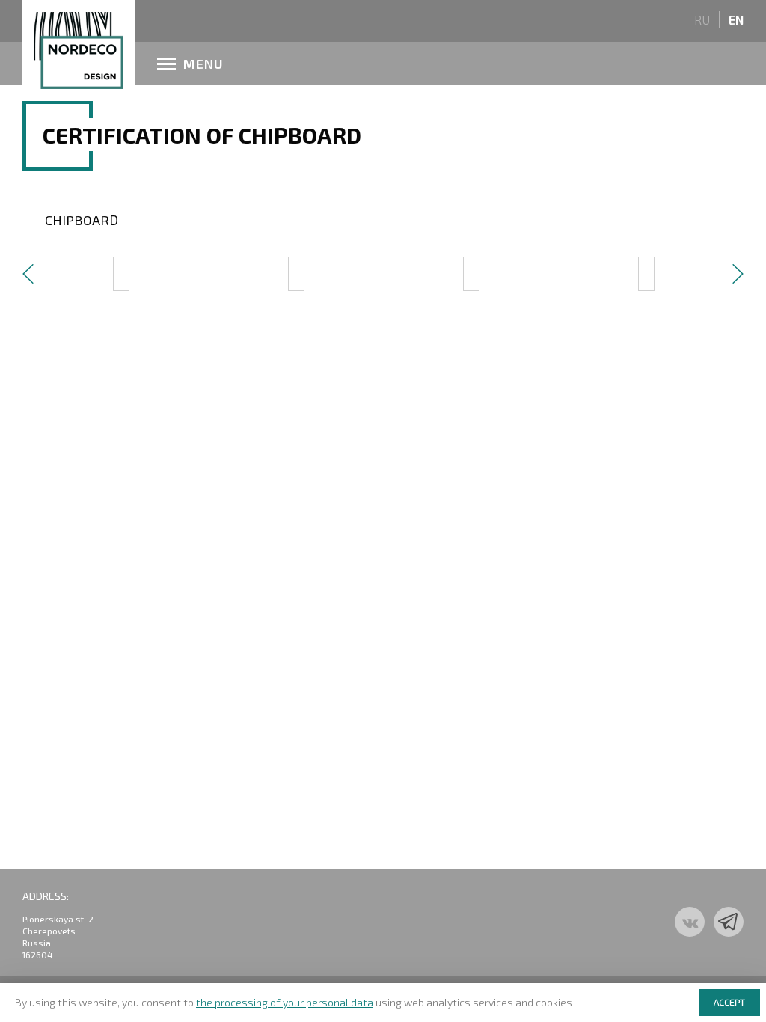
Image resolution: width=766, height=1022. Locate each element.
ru (702, 19)
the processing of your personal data (284, 1002)
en (736, 19)
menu (203, 63)
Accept (729, 1002)
